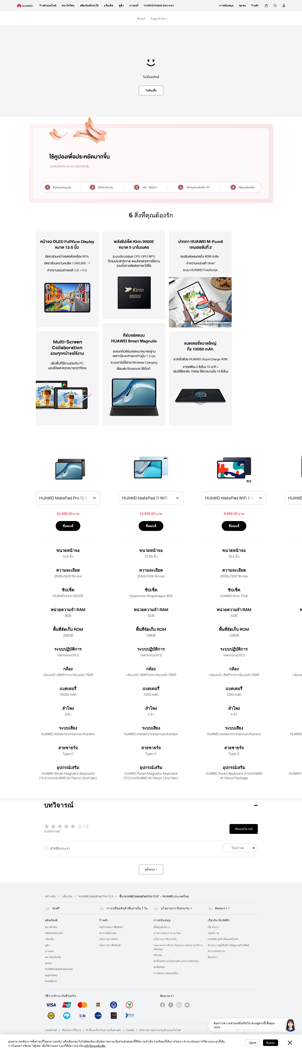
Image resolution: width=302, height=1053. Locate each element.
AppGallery (51, 975)
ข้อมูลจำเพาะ (159, 19)
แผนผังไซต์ (51, 1030)
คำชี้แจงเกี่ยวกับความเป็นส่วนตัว (103, 1030)
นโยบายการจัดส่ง (108, 939)
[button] (266, 5)
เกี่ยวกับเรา (213, 927)
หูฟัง (47, 945)
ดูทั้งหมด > (151, 869)
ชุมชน (48, 963)
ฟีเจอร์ (141, 19)
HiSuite (157, 955)
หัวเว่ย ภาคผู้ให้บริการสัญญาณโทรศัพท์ (228, 945)
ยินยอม (270, 1043)
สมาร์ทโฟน (51, 927)
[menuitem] (69, 927)
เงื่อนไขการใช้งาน (71, 1030)
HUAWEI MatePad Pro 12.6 (95, 896)
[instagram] (178, 1005)
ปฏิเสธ (252, 1043)
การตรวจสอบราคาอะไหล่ (167, 933)
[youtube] (187, 1005)
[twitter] (170, 1005)
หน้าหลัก (50, 896)
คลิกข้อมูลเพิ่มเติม (94, 1046)
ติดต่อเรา (213, 957)
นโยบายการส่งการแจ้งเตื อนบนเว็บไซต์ (160, 1030)
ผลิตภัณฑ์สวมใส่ (54, 933)
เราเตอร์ (49, 951)
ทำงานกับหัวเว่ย (216, 951)
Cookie (130, 1030)
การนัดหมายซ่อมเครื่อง (165, 973)
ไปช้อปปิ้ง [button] (151, 90)
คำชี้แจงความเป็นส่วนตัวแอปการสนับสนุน (176, 961)
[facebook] (162, 1005)
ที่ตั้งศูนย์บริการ (161, 927)
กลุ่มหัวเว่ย (213, 933)
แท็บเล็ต (67, 896)
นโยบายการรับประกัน (164, 939)
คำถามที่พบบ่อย (107, 933)
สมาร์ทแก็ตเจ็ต (53, 957)
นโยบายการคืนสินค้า (110, 945)
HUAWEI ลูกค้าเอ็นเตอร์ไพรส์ (223, 939)
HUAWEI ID (51, 981)
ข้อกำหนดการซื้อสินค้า (111, 927)
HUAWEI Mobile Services (59, 969)
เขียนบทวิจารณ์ (244, 829)
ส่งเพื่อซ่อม (159, 967)
